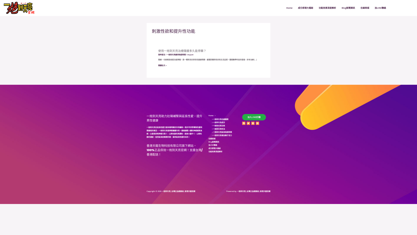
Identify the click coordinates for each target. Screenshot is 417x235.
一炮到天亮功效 (219, 125)
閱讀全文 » (162, 65)
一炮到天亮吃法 (219, 129)
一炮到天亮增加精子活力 (222, 135)
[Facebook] (243, 123)
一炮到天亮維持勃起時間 (176, 54)
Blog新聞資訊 (348, 7)
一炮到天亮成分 (219, 122)
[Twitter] (248, 123)
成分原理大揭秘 (305, 7)
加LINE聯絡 (380, 7)
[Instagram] (253, 123)
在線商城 (365, 7)
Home (289, 7)
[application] (214, 115)
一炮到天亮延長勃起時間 (222, 132)
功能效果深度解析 (327, 7)
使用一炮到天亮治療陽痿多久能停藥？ (182, 51)
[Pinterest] (257, 123)
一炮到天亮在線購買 (220, 119)
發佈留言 (161, 54)
